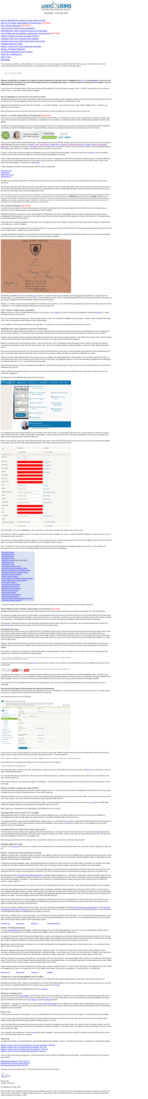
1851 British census (8, 554)
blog (101, 832)
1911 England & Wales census (11, 566)
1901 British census (8, 564)
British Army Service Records (11, 594)
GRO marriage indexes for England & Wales (16, 570)
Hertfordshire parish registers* (12, 574)
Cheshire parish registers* (10, 576)
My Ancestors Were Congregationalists (84, 907)
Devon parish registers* (9, 582)
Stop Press (5, 60)
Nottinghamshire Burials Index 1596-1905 (14, 1065)
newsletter (44, 989)
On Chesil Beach (24, 996)
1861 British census (8, 556)
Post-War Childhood (50, 1004)
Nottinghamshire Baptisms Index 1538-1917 (15, 1061)
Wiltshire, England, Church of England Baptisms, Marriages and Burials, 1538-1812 (28, 1045)
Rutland (87, 144)
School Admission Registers (10, 596)
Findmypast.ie (5, 173)
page (97, 312)
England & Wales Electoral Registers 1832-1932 (17, 598)
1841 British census (8, 552)
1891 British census (8, 562)
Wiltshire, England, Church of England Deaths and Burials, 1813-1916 (23, 1051)
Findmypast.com (6, 177)
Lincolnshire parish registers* (11, 584)
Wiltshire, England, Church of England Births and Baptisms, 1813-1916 (24, 1047)
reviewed (48, 1000)
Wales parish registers (9, 592)
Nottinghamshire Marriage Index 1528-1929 (15, 1063)
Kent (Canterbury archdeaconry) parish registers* (18, 578)
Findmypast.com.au (7, 175)
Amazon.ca (34, 923)
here (37, 163)
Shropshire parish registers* (11, 586)
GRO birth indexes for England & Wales (14, 568)
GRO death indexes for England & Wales (15, 572)
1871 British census (8, 558)
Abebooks (50, 972)
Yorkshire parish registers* (10, 590)
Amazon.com (20, 923)
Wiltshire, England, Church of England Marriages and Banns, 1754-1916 (24, 1049)
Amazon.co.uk (5, 923)
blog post (16, 846)
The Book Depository (53, 923)
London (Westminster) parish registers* (14, 580)
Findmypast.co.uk (6, 171)
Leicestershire (54, 144)
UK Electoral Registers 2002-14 (12, 600)
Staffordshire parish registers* (11, 588)
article (91, 152)
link (9, 625)
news (34, 1032)
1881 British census (8, 560)
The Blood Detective (13, 930)
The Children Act (33, 1000)
